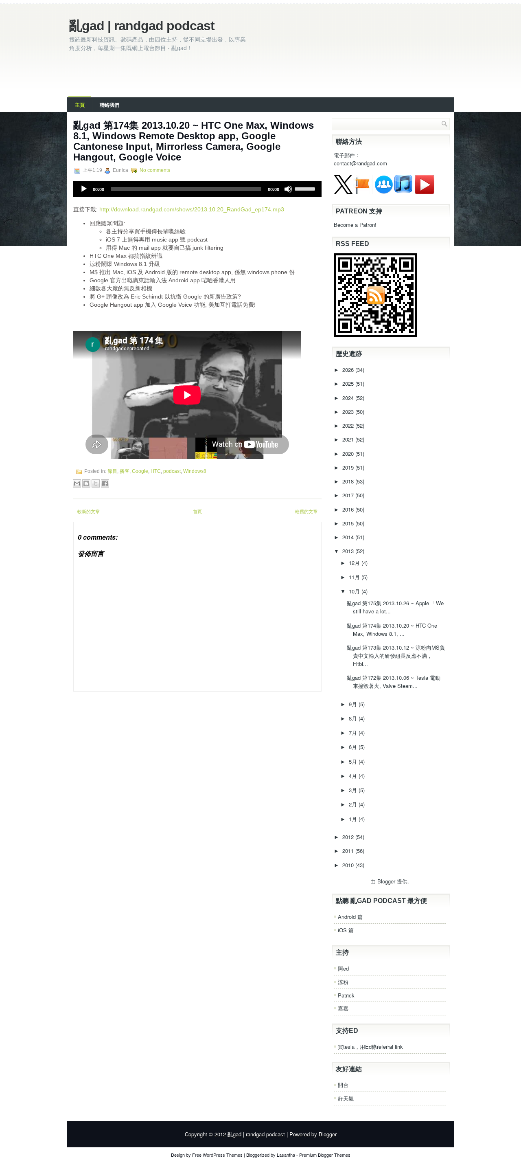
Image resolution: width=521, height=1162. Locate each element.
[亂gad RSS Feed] (375, 334)
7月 (354, 732)
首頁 (197, 511)
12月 (355, 563)
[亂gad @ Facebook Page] (362, 192)
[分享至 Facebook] (105, 483)
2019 (348, 467)
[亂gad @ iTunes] (403, 192)
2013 (348, 551)
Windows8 (194, 471)
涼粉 (343, 982)
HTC (156, 471)
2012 (348, 837)
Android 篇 (350, 916)
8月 (354, 718)
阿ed (343, 968)
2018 (348, 481)
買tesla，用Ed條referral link (370, 1046)
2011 (348, 850)
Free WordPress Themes (217, 1154)
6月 (354, 747)
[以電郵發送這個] (77, 483)
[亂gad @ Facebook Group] (384, 192)
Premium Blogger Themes (324, 1154)
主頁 (80, 104)
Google (140, 471)
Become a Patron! (355, 224)
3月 (354, 790)
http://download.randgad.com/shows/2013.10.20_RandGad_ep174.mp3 (191, 209)
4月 (354, 776)
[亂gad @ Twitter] (343, 192)
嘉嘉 (343, 1008)
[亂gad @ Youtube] (424, 192)
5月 (354, 761)
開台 (343, 1085)
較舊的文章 (306, 511)
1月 (354, 819)
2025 (348, 383)
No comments (155, 170)
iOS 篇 (346, 930)
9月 (354, 704)
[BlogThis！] (86, 483)
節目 (112, 471)
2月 (354, 804)
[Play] (84, 189)
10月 (355, 591)
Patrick (346, 995)
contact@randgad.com (360, 163)
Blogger (386, 881)
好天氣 (346, 1098)
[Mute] (288, 189)
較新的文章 (88, 511)
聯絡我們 (109, 104)
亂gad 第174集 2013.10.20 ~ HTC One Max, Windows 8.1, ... (392, 629)
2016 (348, 509)
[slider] (306, 188)
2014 (348, 537)
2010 (348, 865)
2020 (348, 453)
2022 (348, 425)
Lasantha (286, 1154)
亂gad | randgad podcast (142, 25)
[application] (197, 189)
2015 (348, 523)
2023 (348, 411)
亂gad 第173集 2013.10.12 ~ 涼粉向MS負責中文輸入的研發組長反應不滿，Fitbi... (396, 656)
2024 (348, 398)
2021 (348, 439)
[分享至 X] (96, 483)
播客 (124, 471)
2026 (348, 369)
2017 (348, 495)
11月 (355, 577)
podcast (172, 471)
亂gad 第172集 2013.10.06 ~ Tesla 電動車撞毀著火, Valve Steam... (393, 682)
